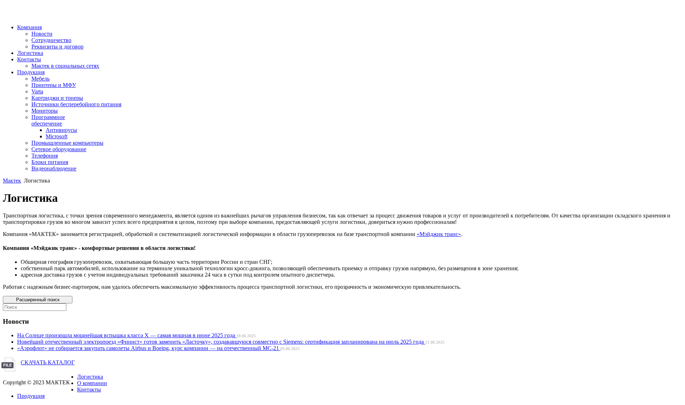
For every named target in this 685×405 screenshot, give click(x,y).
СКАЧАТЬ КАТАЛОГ (48, 362)
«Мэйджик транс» (439, 234)
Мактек (12, 181)
